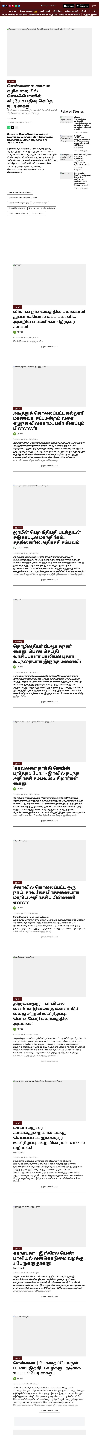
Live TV (51, 6)
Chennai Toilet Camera (17, 208)
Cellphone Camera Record (18, 213)
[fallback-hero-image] (66, 119)
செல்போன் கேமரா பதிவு (19, 203)
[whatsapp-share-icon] (8, 128)
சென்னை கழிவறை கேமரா (20, 193)
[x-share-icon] (12, 128)
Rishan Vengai (23, 548)
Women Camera (38, 213)
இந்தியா (57, 11)
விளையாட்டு (71, 11)
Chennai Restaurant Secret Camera (42, 208)
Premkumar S (18, 1152)
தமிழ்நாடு (45, 11)
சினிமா (85, 11)
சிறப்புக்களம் (26, 11)
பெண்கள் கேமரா (40, 203)
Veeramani (11, 119)
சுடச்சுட (13, 11)
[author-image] (14, 332)
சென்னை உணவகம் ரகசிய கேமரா (23, 198)
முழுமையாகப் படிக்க (49, 347)
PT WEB (20, 332)
